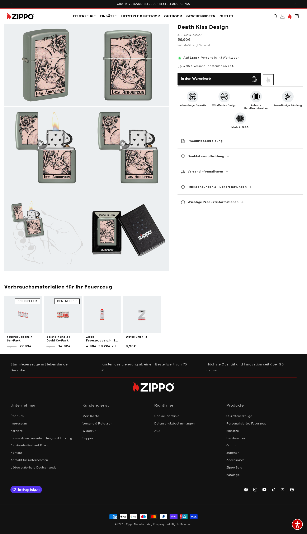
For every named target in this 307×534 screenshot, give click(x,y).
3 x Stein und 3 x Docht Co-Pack (59, 339)
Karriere (16, 430)
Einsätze (232, 430)
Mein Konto (90, 416)
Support (88, 438)
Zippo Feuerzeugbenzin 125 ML (101, 339)
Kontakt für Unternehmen (29, 460)
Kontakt (16, 452)
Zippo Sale (234, 467)
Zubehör (232, 452)
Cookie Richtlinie (166, 416)
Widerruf (89, 430)
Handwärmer (236, 438)
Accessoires (235, 460)
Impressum (18, 423)
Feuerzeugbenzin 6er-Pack (19, 339)
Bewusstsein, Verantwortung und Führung (41, 438)
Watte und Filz (136, 337)
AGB (157, 430)
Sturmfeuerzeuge (239, 416)
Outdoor (232, 445)
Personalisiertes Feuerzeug (246, 423)
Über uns (17, 416)
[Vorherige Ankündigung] (11, 4)
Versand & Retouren (97, 423)
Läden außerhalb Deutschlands (33, 467)
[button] (275, 16)
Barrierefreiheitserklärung (30, 445)
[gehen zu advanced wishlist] (289, 16)
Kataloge (233, 475)
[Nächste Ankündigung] (295, 4)
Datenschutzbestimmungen (174, 423)
